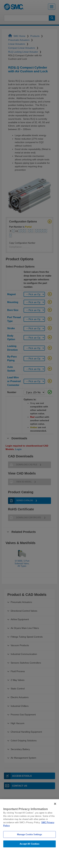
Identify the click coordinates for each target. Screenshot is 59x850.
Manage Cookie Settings (29, 834)
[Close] (55, 803)
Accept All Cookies (29, 844)
